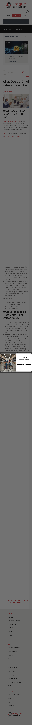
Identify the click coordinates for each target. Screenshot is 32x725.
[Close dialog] (31, 354)
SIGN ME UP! (24, 364)
